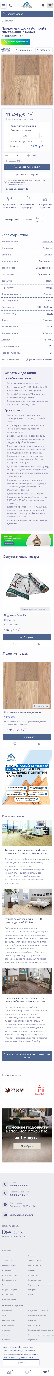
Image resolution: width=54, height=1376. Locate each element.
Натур (49, 287)
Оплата (5, 1335)
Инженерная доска (9, 1275)
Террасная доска (34, 1261)
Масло (49, 280)
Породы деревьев (34, 1325)
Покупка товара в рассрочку (39, 1311)
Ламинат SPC (7, 1261)
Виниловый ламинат (10, 1265)
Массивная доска (9, 1280)
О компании (7, 1311)
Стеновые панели (9, 1299)
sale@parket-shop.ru (21, 1214)
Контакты (6, 1340)
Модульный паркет (9, 1290)
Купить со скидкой (28, 174)
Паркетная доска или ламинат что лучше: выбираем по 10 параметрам (25, 999)
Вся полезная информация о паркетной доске (27, 1055)
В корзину (29, 637)
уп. (34, 155)
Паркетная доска (9, 1270)
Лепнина (31, 1270)
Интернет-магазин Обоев (13, 1236)
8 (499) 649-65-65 (19, 1185)
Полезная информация (37, 1315)
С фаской (48, 333)
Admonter (47, 241)
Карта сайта (33, 1340)
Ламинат (5, 1256)
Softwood (48, 248)
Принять (21, 1362)
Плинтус (31, 1256)
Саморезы (32, 1290)
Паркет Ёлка (7, 1285)
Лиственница (45, 261)
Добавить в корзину (29, 166)
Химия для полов (34, 1280)
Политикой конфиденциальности (18, 1357)
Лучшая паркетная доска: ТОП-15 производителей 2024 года (23, 920)
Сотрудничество (8, 1320)
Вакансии (32, 1320)
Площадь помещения (21, 130)
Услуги (4, 1315)
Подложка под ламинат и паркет (40, 1285)
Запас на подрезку (15, 189)
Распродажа (33, 1275)
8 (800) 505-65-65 (19, 1195)
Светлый (48, 254)
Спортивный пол (34, 1265)
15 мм (50, 313)
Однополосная (45, 274)
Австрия (48, 293)
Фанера (31, 1294)
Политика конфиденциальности (40, 1330)
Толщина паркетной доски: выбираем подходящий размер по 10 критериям (26, 851)
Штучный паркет (8, 1294)
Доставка (12, 523)
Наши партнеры (11, 1225)
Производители (8, 1325)
